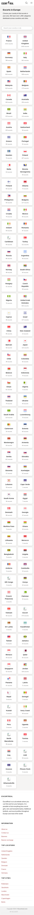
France (3, 869)
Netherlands (5, 855)
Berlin (3, 902)
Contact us (5, 833)
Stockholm (4, 887)
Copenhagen (5, 898)
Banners (4, 836)
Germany (4, 873)
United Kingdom (6, 851)
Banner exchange (7, 840)
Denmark (4, 865)
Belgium (4, 862)
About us (4, 829)
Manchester (5, 895)
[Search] (26, 3)
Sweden (4, 858)
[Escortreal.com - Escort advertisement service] (9, 3)
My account (14, 911)
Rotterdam (4, 884)
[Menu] (31, 2)
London (4, 891)
